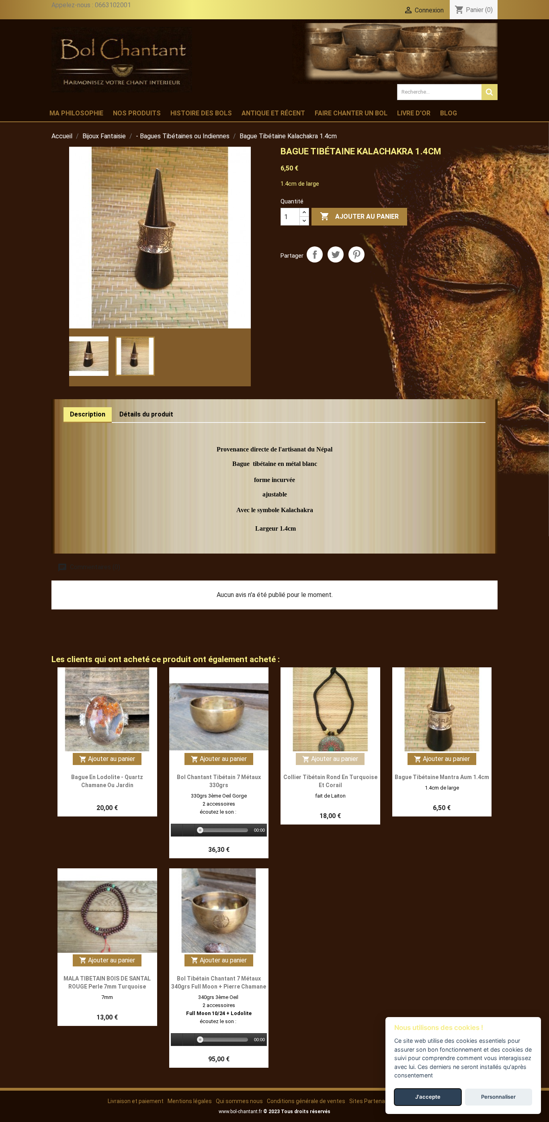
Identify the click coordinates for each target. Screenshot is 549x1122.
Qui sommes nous (239, 1101)
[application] (219, 831)
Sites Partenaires (372, 1101)
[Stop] (189, 830)
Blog (448, 113)
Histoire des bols (201, 113)
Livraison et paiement (136, 1101)
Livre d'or (413, 113)
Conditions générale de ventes (306, 1101)
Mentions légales (190, 1101)
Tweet (336, 254)
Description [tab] (87, 414)
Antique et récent (273, 113)
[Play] (177, 830)
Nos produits (137, 113)
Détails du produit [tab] (146, 414)
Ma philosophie (76, 113)
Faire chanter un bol (351, 113)
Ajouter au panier (359, 216)
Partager (315, 254)
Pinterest (356, 254)
